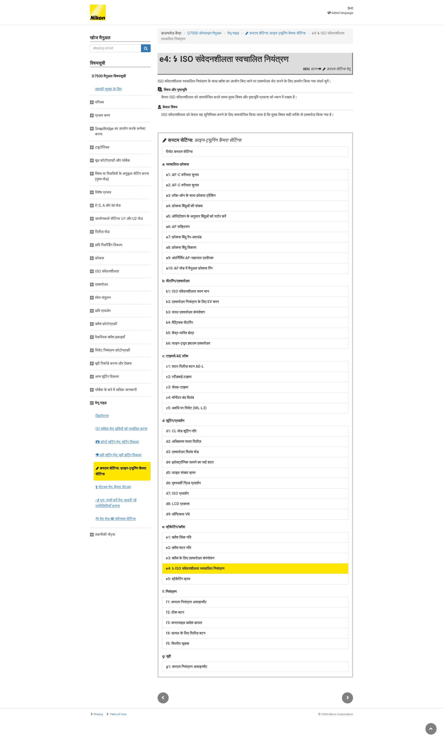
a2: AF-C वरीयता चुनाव (182, 185)
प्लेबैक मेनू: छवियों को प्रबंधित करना (121, 429)
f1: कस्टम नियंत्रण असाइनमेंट (186, 602)
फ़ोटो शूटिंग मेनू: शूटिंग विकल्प (117, 442)
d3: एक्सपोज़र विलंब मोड (182, 452)
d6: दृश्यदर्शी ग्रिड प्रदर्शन (183, 483)
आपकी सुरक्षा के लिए (108, 89)
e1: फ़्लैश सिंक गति (178, 537)
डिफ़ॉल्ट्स (102, 416)
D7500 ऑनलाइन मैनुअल (204, 33)
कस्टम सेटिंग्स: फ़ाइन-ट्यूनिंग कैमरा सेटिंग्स (121, 471)
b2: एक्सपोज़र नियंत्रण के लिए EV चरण (192, 302)
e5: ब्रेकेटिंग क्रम (178, 579)
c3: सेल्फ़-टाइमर (177, 387)
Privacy (98, 714)
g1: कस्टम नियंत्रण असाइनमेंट (186, 666)
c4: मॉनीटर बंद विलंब (180, 397)
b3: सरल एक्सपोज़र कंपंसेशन (185, 312)
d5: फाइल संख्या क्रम (180, 472)
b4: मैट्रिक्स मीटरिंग (179, 322)
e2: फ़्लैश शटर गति (178, 547)
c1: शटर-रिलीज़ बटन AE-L (185, 366)
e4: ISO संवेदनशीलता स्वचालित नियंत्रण (195, 568)
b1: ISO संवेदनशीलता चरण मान (187, 291)
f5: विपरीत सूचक (177, 643)
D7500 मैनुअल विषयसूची (109, 76)
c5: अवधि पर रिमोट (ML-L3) (186, 408)
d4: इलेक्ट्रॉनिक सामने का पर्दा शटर (190, 462)
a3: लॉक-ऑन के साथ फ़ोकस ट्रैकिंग (191, 195)
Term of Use (118, 714)
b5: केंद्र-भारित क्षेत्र (180, 333)
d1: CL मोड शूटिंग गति (181, 431)
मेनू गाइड (233, 33)
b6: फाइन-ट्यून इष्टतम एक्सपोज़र (188, 343)
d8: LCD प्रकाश (177, 504)
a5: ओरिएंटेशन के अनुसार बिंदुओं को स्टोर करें (196, 216)
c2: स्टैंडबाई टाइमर (179, 377)
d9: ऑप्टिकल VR (178, 514)
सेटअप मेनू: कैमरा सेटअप (113, 487)
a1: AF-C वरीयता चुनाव (182, 175)
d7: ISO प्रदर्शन (177, 493)
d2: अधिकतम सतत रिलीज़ (183, 441)
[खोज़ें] (146, 48)
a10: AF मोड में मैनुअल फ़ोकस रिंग (189, 268)
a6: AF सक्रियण (178, 226)
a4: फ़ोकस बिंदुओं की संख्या (184, 206)
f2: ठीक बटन (175, 612)
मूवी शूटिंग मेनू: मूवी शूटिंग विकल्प (118, 455)
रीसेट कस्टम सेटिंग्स (179, 151)
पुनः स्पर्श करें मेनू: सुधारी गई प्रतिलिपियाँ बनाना (116, 503)
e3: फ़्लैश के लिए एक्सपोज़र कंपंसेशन (190, 558)
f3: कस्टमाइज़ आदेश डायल (184, 623)
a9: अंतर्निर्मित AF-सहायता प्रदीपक (189, 258)
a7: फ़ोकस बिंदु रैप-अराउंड (184, 237)
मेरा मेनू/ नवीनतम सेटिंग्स (116, 519)
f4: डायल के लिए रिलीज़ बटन (185, 633)
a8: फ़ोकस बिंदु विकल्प (181, 247)
